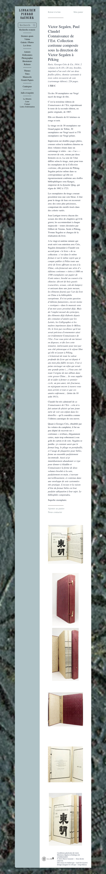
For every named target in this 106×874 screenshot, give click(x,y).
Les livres (27, 45)
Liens (27, 101)
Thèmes (27, 71)
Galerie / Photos (27, 42)
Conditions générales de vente (68, 853)
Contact (27, 104)
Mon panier (78, 12)
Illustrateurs (27, 61)
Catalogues (27, 86)
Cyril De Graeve (82, 863)
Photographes (27, 58)
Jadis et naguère (27, 93)
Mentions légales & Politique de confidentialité (68, 856)
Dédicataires (27, 55)
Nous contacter (55, 512)
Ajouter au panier (56, 508)
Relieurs (27, 64)
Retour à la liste (54, 12)
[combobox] (27, 25)
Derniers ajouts (27, 36)
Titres (27, 74)
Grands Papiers (27, 80)
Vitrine (27, 39)
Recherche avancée (27, 30)
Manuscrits (27, 77)
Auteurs (27, 52)
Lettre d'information (27, 106)
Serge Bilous (82, 865)
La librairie (27, 99)
